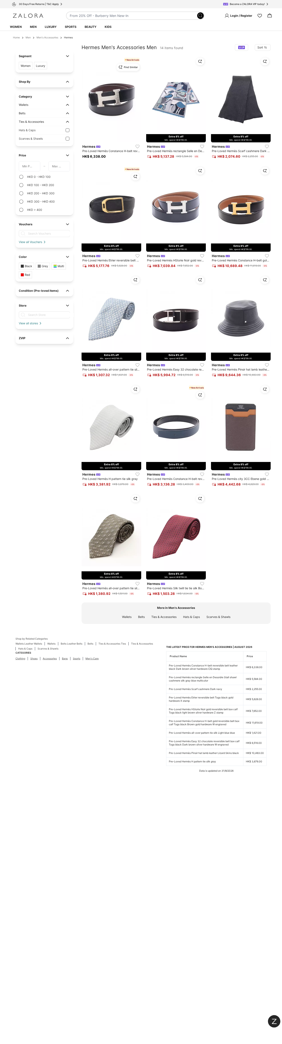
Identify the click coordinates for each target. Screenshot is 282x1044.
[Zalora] (28, 16)
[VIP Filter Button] (241, 47)
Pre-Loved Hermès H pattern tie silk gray (192, 761)
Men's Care (92, 658)
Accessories (50, 658)
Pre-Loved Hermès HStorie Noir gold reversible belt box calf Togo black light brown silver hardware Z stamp (203, 711)
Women (16, 26)
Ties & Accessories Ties (112, 643)
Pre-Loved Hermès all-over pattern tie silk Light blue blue (202, 732)
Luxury (51, 26)
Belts (141, 617)
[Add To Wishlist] (137, 146)
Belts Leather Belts (71, 643)
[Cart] (269, 15)
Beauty (90, 26)
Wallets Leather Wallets (28, 643)
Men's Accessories (47, 37)
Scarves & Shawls (218, 617)
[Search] (200, 15)
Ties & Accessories (164, 617)
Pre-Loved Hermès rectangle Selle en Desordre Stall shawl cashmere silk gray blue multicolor (203, 679)
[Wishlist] (259, 15)
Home (16, 37)
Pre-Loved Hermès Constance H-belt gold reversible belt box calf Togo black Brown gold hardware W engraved (204, 722)
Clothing (20, 658)
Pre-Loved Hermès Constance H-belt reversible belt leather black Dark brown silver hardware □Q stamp (203, 667)
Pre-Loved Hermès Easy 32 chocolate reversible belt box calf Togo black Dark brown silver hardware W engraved (204, 743)
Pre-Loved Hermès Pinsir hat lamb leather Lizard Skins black (204, 753)
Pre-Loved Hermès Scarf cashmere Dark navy (195, 689)
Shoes (34, 658)
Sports (70, 26)
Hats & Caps (191, 617)
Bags (65, 658)
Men (33, 26)
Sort (260, 47)
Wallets (127, 617)
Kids (108, 26)
